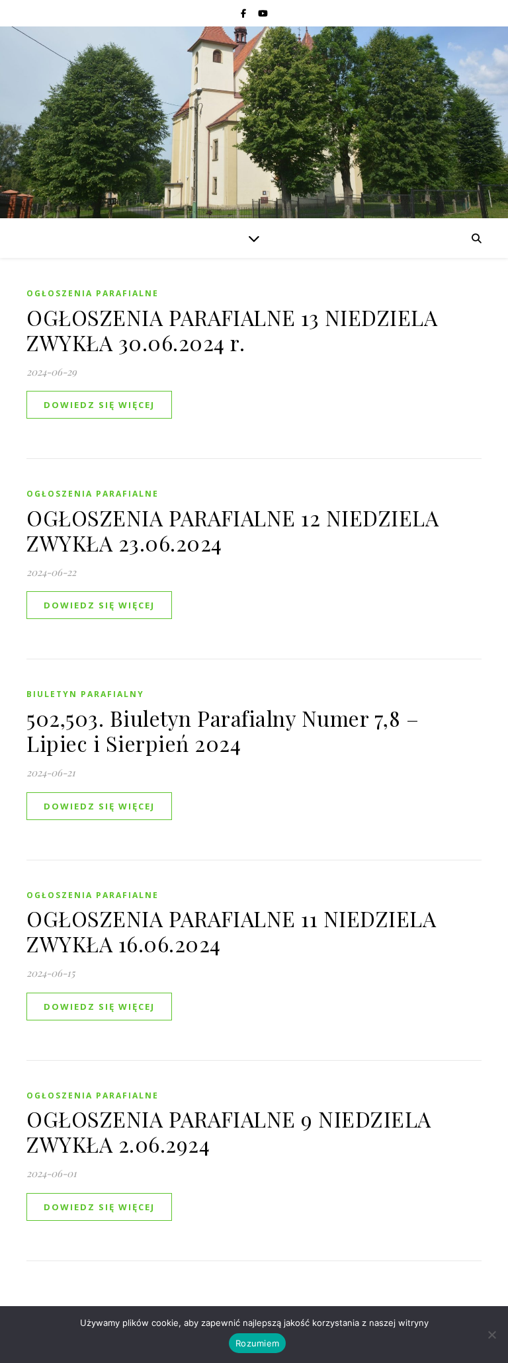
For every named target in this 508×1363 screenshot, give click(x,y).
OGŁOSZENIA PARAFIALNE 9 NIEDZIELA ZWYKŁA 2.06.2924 (228, 1131)
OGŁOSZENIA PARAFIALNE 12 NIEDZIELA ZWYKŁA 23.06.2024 (232, 530)
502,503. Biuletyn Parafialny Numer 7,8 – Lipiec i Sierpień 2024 (222, 730)
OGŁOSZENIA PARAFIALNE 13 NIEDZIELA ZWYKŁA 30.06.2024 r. (231, 329)
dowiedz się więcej (99, 405)
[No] (491, 1334)
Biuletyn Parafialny (85, 694)
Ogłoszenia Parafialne (92, 293)
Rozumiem (257, 1343)
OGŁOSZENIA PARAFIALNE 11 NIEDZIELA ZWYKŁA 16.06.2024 (231, 931)
